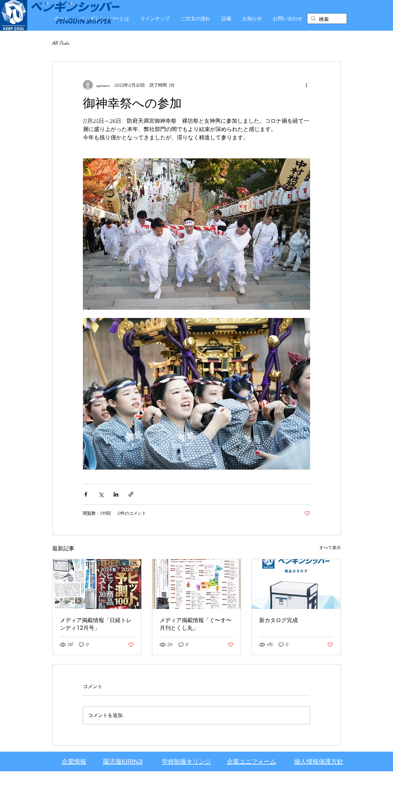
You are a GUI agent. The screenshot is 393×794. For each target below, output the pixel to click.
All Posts (60, 42)
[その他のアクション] (306, 85)
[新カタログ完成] (296, 584)
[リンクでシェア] (131, 494)
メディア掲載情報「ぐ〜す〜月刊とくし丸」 (196, 623)
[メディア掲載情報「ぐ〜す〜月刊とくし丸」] (196, 584)
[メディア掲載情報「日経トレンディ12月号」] (97, 584)
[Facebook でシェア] (86, 494)
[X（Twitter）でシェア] (101, 494)
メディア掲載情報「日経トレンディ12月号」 (96, 623)
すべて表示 (330, 547)
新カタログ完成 (278, 620)
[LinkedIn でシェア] (116, 494)
